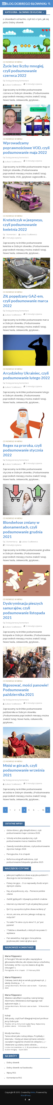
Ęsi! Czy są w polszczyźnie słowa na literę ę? (26, 909)
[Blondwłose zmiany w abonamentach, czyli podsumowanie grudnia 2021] (26, 499)
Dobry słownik (13, 1062)
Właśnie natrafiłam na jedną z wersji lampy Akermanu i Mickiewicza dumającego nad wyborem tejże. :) (24, 1001)
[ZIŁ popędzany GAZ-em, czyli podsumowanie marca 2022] (26, 273)
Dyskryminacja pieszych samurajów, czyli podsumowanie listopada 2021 (24, 610)
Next (47, 810)
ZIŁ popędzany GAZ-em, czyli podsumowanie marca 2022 (25, 301)
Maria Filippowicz (13, 956)
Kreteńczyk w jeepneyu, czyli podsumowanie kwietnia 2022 (23, 225)
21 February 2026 (33, 970)
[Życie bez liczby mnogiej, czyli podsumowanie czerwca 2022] (26, 42)
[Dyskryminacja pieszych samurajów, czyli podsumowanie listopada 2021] (26, 580)
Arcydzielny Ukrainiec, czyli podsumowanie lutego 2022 (26, 375)
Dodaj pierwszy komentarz (17, 80)
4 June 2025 (23, 1050)
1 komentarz (11, 234)
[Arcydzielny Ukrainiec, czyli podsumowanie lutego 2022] (26, 350)
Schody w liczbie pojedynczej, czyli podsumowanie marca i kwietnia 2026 (24, 839)
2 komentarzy (11, 541)
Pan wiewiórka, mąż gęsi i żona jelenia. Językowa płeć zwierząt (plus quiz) (24, 939)
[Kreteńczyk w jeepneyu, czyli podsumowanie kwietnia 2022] (26, 196)
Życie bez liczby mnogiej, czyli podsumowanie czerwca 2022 (23, 71)
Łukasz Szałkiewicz (13, 85)
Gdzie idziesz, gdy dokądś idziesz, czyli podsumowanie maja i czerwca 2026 (24, 831)
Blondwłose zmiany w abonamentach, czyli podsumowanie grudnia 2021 (22, 529)
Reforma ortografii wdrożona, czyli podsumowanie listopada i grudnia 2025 (25, 860)
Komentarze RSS (14, 1077)
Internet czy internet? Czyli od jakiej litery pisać (27, 904)
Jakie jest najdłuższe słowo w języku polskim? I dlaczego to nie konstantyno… (27, 876)
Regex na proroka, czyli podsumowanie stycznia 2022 (23, 450)
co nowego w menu (12, 62)
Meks (33, 1092)
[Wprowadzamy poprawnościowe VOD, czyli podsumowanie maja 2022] (26, 119)
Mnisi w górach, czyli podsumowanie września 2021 (23, 770)
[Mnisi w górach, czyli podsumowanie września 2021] (26, 742)
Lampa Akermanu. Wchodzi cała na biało (21, 986)
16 (43, 810)
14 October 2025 (24, 1026)
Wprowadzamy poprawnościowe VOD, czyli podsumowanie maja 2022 (26, 148)
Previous (5, 810)
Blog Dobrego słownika (26, 4)
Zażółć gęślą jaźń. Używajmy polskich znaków (27, 899)
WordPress (25, 1095)
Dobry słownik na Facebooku (19, 1067)
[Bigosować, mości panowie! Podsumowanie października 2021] (26, 661)
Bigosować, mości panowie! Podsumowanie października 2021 (26, 690)
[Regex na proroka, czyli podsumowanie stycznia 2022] (26, 422)
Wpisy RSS (11, 1072)
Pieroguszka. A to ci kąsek (18, 854)
